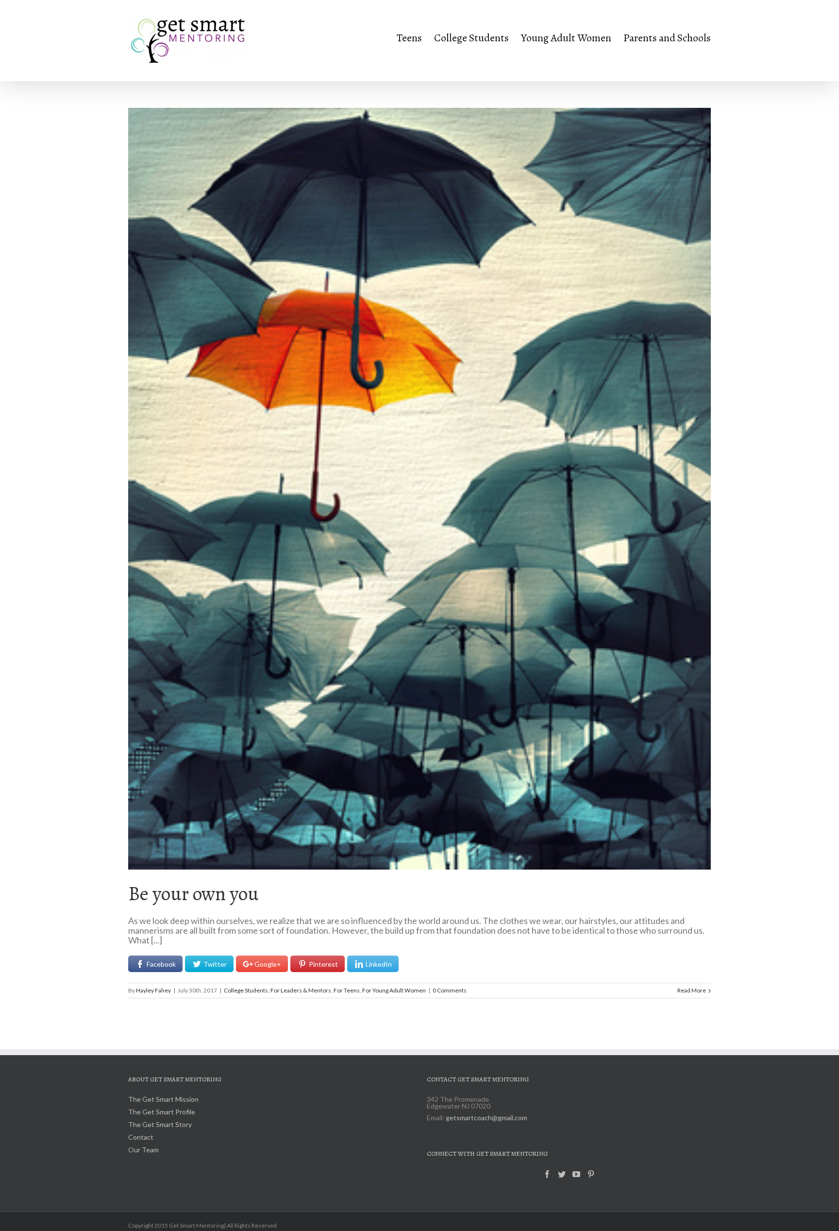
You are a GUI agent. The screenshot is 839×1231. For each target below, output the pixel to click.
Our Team (143, 1150)
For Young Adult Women (394, 990)
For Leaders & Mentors (300, 990)
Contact (140, 1137)
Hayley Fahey (153, 990)
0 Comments (450, 990)
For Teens (347, 990)
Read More (691, 990)
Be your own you (193, 893)
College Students (246, 990)
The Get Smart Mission (163, 1099)
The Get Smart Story (160, 1124)
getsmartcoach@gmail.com (486, 1117)
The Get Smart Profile (161, 1112)
